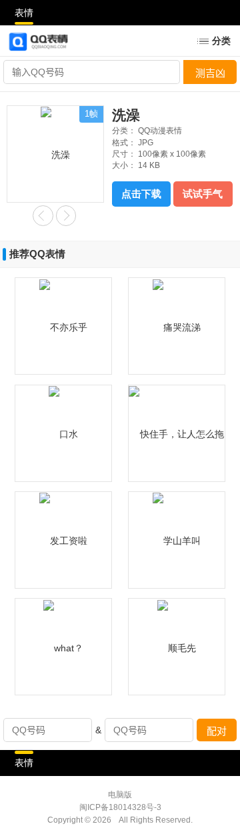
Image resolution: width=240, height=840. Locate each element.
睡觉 (43, 215)
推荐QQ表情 (37, 253)
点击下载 (141, 193)
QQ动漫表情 (160, 130)
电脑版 (120, 794)
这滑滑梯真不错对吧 (66, 215)
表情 (24, 12)
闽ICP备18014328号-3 (120, 807)
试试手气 (203, 193)
